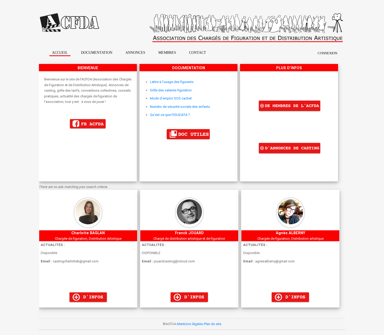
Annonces (135, 53)
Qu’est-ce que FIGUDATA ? (170, 115)
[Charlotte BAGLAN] (88, 305)
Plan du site (212, 324)
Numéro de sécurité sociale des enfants (180, 107)
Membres (167, 53)
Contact (197, 53)
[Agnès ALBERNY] (290, 305)
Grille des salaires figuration (171, 90)
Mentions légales (190, 324)
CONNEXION (327, 53)
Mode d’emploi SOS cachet (171, 98)
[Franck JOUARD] (189, 305)
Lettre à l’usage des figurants (172, 82)
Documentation (96, 53)
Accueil (60, 53)
